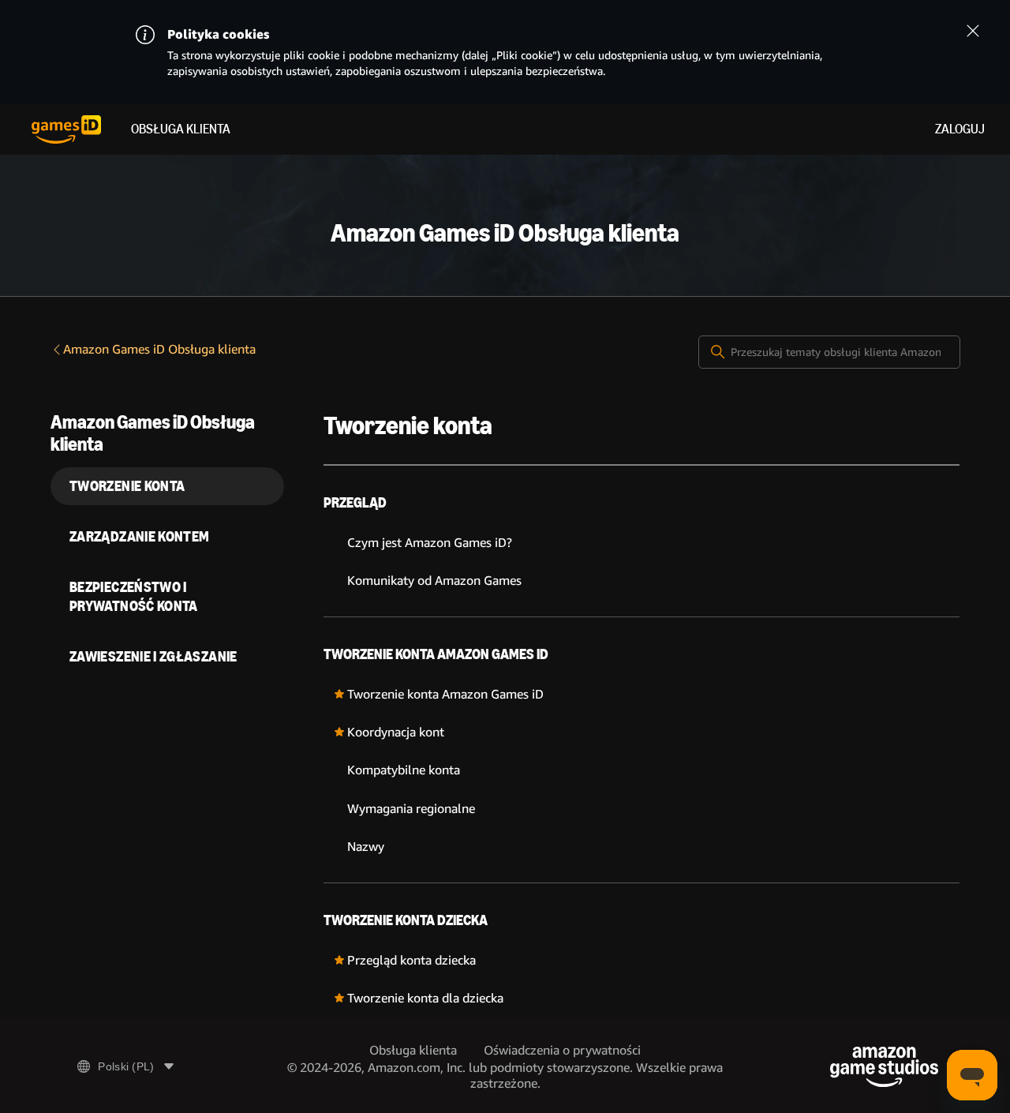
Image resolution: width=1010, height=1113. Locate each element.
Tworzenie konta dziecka (406, 920)
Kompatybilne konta (403, 770)
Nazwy (365, 846)
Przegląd (355, 503)
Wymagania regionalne (411, 808)
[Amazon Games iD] (66, 129)
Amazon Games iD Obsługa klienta (159, 349)
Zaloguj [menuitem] (960, 129)
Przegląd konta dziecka (411, 960)
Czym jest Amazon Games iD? (429, 542)
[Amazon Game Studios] (884, 1067)
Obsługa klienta (180, 129)
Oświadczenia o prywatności (562, 1050)
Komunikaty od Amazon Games (434, 580)
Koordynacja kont (395, 732)
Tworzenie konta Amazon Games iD (436, 654)
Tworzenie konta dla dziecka (425, 998)
